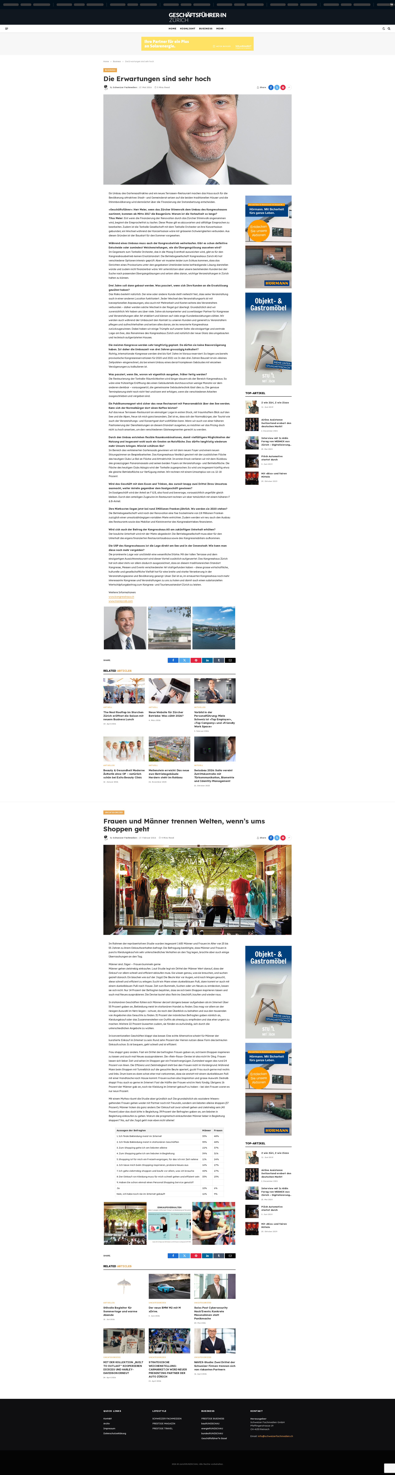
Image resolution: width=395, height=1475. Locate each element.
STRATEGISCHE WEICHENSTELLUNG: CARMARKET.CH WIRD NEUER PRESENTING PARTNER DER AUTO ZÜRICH (168, 1369)
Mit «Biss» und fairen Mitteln (274, 475)
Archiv (106, 1423)
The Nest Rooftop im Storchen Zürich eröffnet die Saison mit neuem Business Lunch (123, 716)
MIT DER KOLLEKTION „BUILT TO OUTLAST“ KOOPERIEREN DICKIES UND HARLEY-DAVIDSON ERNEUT (123, 1367)
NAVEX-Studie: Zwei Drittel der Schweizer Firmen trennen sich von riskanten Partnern (214, 1366)
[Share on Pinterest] (283, 87)
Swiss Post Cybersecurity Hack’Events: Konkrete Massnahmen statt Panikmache (211, 1313)
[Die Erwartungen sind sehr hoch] (197, 139)
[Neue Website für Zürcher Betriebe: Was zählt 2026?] (169, 690)
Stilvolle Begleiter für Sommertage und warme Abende (120, 1311)
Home (172, 28)
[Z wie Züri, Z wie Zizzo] (252, 407)
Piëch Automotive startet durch (272, 458)
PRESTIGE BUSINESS (212, 1418)
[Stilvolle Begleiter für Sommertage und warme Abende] (124, 1286)
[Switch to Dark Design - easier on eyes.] (384, 28)
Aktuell (107, 707)
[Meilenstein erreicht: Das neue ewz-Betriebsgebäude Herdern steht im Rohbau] (169, 749)
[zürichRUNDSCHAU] (197, 17)
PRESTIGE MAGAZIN (163, 1423)
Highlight (187, 28)
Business (206, 28)
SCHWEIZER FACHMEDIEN (167, 1418)
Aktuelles (200, 707)
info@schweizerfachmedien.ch (275, 1436)
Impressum (109, 1428)
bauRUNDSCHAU (210, 1423)
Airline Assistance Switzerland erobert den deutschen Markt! (276, 423)
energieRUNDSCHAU (212, 1428)
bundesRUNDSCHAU (212, 1433)
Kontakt (107, 1418)
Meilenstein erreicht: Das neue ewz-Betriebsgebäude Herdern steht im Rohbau (169, 774)
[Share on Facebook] (271, 87)
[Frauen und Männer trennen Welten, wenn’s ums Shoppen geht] (197, 890)
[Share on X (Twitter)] (277, 87)
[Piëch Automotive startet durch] (252, 461)
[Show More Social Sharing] (289, 87)
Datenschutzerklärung (114, 1433)
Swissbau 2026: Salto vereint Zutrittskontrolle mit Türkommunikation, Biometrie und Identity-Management (214, 776)
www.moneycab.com (121, 601)
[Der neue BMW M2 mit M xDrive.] (169, 1286)
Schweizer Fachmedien (125, 87)
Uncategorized (114, 812)
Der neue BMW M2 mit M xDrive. (165, 1309)
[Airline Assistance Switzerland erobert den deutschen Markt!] (252, 424)
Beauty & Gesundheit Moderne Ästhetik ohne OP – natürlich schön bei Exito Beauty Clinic (124, 774)
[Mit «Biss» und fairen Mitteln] (252, 478)
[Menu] (6, 28)
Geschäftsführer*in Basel (214, 1438)
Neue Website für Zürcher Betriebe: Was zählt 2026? (166, 714)
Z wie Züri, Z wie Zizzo (275, 402)
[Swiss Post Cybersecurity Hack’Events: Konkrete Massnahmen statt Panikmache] (215, 1286)
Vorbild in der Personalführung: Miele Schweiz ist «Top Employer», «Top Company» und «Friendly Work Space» (214, 719)
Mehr (220, 28)
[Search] (388, 28)
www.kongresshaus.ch (121, 596)
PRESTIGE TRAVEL (162, 1428)
